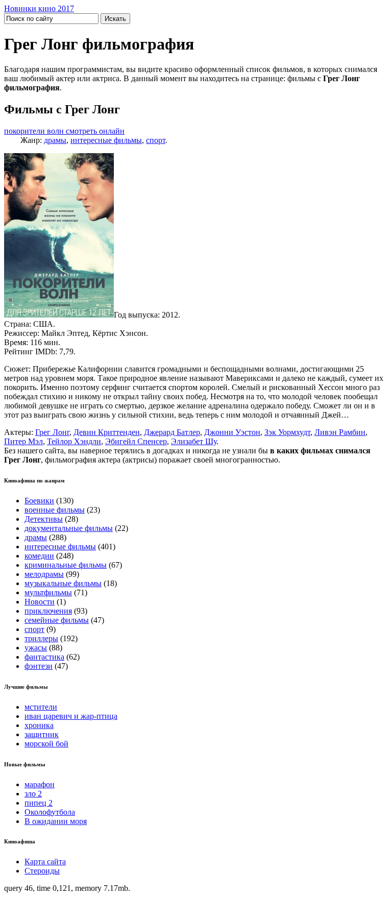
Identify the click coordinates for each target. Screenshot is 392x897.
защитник (41, 734)
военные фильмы (54, 509)
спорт (155, 140)
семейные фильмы (56, 620)
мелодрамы (44, 574)
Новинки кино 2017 (39, 8)
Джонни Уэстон (232, 432)
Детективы (43, 519)
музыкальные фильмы (63, 583)
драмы (55, 140)
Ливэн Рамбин (339, 432)
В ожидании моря (55, 821)
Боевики (39, 500)
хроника (39, 725)
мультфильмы (48, 592)
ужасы (35, 647)
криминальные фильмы (65, 565)
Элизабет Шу (193, 441)
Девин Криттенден (107, 432)
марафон (39, 784)
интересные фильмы (106, 140)
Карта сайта (45, 861)
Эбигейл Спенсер (136, 441)
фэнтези (38, 666)
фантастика (44, 656)
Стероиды (42, 870)
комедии (39, 555)
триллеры (41, 638)
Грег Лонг (52, 432)
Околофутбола (49, 812)
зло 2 (33, 793)
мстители (40, 706)
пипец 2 (38, 802)
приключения (48, 611)
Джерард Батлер (172, 432)
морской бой (46, 743)
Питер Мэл (23, 441)
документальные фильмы (68, 528)
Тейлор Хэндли (74, 441)
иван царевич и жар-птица (70, 716)
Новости (39, 601)
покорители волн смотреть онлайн (64, 131)
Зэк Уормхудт (287, 432)
